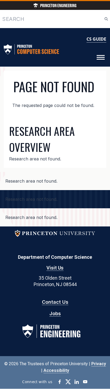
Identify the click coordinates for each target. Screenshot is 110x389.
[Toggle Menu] (100, 57)
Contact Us (55, 302)
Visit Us (55, 268)
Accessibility (56, 370)
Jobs (55, 313)
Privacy (98, 363)
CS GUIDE (96, 39)
